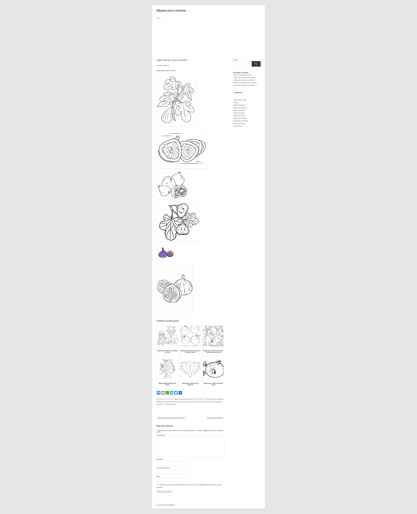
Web (158, 476)
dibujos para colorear (171, 10)
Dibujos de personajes (240, 121)
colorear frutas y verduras (215, 399)
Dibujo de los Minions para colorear (245, 82)
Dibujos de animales (240, 107)
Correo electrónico (163, 468)
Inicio (158, 18)
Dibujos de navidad (239, 118)
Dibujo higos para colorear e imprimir (170, 418)
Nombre (160, 459)
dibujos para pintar (205, 401)
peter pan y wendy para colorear (244, 85)
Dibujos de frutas (185, 399)
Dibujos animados (239, 105)
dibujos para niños (192, 401)
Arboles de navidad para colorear (244, 77)
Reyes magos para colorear (242, 75)
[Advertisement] (208, 37)
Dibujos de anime (239, 110)
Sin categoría (237, 126)
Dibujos (176, 399)
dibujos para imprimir (178, 401)
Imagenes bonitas (239, 123)
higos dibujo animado (215, 418)
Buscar (235, 60)
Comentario (161, 435)
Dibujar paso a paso (240, 100)
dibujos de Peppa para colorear (243, 80)
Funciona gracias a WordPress (165, 505)
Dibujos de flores (239, 113)
